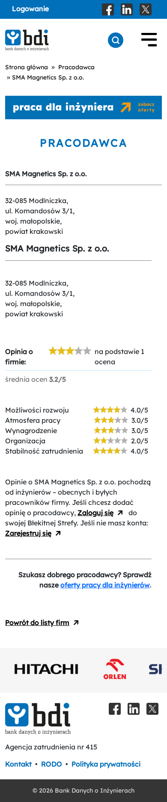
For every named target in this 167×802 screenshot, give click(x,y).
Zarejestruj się (28, 533)
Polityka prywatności (106, 764)
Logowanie (30, 8)
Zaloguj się (95, 512)
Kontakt (18, 764)
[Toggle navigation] (149, 40)
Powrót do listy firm (37, 622)
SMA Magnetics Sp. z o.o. (48, 77)
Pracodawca (76, 67)
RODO (51, 764)
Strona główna (26, 67)
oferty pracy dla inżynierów (105, 585)
